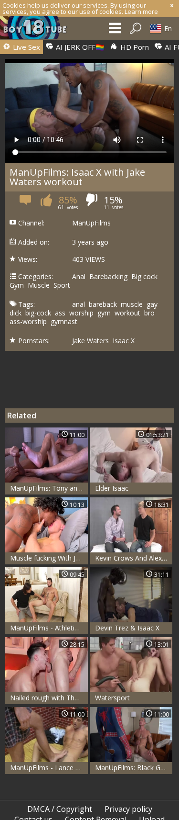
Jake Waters (90, 340)
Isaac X (124, 340)
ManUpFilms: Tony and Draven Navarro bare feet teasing (49, 488)
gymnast (64, 321)
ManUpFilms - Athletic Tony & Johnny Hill (49, 627)
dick (15, 313)
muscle (132, 304)
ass (60, 313)
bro (149, 313)
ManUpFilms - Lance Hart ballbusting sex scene (49, 767)
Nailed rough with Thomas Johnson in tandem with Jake (49, 697)
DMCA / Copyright (59, 809)
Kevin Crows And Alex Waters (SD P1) (134, 557)
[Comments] (26, 202)
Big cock (144, 276)
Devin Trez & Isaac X (127, 627)
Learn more (141, 11)
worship (81, 313)
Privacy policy (128, 809)
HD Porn (133, 47)
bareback (103, 304)
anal (78, 304)
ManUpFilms (91, 223)
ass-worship (28, 321)
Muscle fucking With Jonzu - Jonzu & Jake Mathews (49, 557)
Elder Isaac (111, 488)
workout (127, 313)
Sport (61, 285)
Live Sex (25, 47)
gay (152, 304)
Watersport (112, 697)
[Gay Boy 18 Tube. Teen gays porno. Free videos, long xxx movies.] (38, 30)
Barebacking (108, 276)
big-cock (38, 313)
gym (104, 313)
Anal (78, 276)
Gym (17, 285)
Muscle (39, 285)
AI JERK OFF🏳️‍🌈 (79, 47)
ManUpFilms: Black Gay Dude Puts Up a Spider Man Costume (134, 767)
